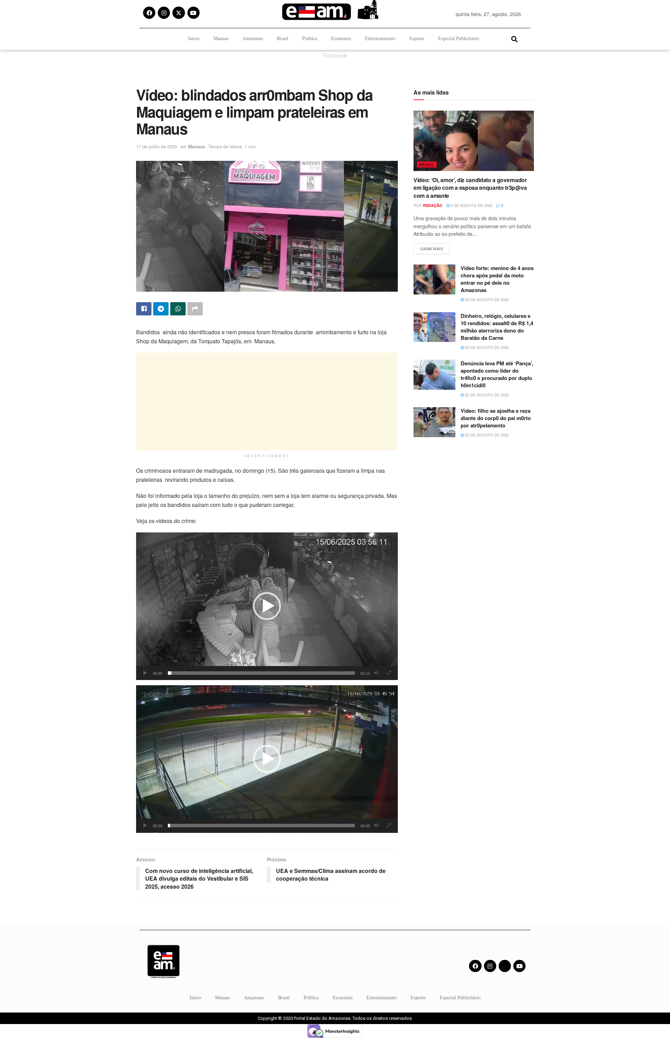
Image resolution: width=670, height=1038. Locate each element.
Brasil (282, 38)
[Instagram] (164, 13)
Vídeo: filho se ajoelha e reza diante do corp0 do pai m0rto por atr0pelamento (496, 418)
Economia (341, 38)
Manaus (221, 38)
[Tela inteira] (388, 673)
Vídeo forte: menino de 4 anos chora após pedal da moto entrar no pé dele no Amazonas (497, 279)
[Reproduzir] (145, 673)
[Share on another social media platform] (195, 308)
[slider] (261, 673)
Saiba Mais (435, 247)
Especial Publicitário (458, 38)
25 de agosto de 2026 (486, 347)
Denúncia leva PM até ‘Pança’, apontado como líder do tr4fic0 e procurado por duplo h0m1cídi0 (497, 374)
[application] (267, 606)
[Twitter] (505, 966)
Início (194, 38)
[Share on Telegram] (161, 308)
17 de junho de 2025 (156, 146)
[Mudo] (376, 673)
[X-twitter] (178, 13)
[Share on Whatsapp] (178, 308)
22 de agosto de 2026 (486, 394)
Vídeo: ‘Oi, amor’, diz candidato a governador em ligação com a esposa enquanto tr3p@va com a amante (470, 188)
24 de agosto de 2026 (486, 299)
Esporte (416, 38)
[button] (514, 39)
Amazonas (253, 38)
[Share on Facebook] (143, 308)
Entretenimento (380, 38)
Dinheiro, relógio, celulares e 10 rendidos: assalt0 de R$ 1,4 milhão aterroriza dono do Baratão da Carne (497, 327)
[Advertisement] (267, 401)
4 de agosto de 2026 (470, 205)
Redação (432, 205)
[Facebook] (149, 13)
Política (309, 38)
